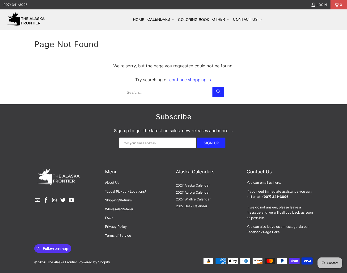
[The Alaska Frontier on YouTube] (71, 200)
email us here (270, 182)
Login (322, 5)
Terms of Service (118, 235)
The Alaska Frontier (62, 262)
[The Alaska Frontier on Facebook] (46, 200)
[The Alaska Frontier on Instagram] (54, 200)
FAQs (109, 218)
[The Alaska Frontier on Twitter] (63, 200)
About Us (112, 182)
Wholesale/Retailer (119, 209)
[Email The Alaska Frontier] (37, 200)
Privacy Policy (116, 226)
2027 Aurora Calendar (193, 192)
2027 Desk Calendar (191, 206)
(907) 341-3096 (15, 5)
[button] (161, 19)
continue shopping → (190, 79)
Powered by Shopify (94, 262)
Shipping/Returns (118, 200)
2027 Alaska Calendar (193, 185)
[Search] (218, 92)
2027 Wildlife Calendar (193, 199)
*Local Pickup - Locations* (125, 191)
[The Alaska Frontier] (26, 20)
